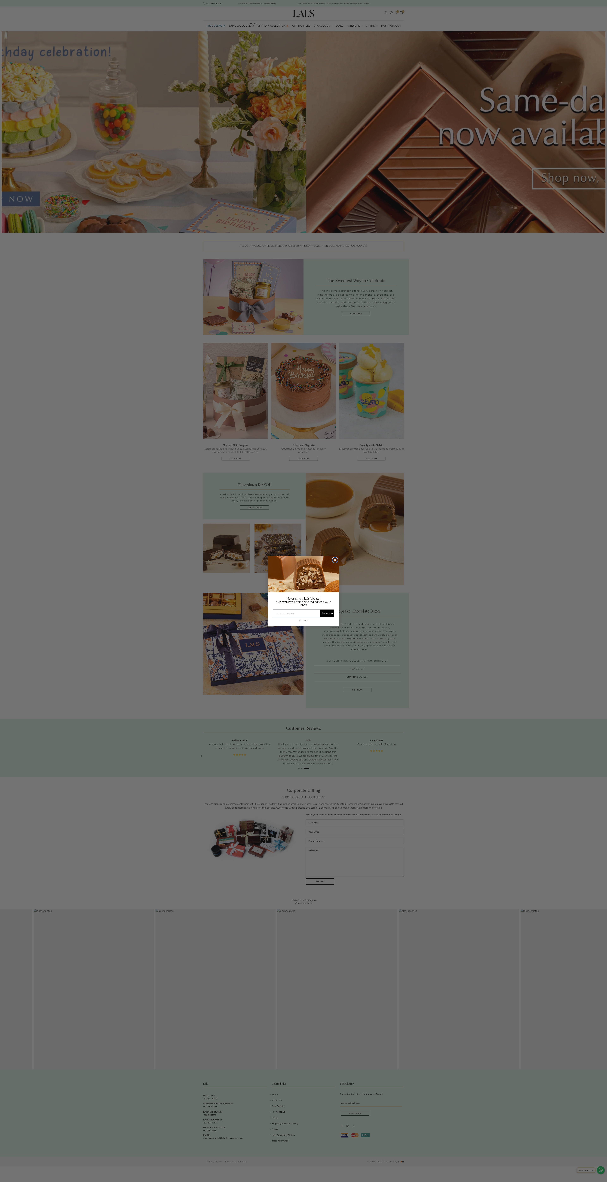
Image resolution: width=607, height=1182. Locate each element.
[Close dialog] (335, 560)
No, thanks (303, 620)
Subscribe (327, 613)
